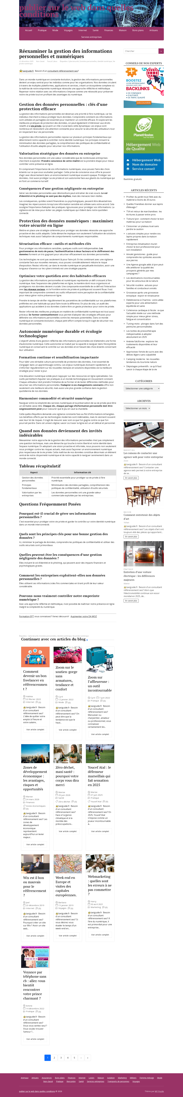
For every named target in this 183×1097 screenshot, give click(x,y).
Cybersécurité (73, 61)
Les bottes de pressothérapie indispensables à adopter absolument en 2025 (141, 333)
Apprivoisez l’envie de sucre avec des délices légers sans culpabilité (144, 353)
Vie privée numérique (80, 636)
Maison (122, 30)
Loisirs (91, 1077)
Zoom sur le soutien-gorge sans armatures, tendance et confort (66, 678)
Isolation (111, 1077)
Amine (29, 1006)
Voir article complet (35, 729)
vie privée (36, 125)
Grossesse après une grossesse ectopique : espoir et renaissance (142, 294)
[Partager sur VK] (28, 631)
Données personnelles (88, 61)
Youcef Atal (96, 802)
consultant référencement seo (62, 70)
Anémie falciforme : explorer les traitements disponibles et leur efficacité (142, 344)
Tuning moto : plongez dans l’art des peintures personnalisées (144, 325)
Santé (95, 30)
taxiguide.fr (28, 70)
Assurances (47, 1077)
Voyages (68, 30)
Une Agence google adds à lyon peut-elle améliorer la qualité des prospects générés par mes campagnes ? (145, 269)
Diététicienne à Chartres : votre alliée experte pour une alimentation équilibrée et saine (144, 302)
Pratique (42, 30)
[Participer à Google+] (42, 631)
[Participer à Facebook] (22, 631)
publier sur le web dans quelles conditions (76, 10)
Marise (29, 797)
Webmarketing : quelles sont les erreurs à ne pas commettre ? (100, 885)
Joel (27, 902)
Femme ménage (147, 1077)
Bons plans (138, 30)
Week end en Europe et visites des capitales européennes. (66, 886)
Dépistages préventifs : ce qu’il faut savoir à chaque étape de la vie (143, 368)
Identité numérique (105, 61)
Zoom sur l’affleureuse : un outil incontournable (100, 684)
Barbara (62, 902)
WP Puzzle (159, 1091)
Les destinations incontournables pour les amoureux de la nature (143, 279)
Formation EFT (26, 616)
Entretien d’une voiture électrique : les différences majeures (139, 575)
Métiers (133, 1077)
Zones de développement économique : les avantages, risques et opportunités (35, 778)
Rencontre (71, 1081)
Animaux (24, 1077)
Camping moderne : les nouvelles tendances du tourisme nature (142, 361)
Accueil (28, 30)
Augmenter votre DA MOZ (84, 616)
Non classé (40, 61)
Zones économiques (36, 806)
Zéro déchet (64, 802)
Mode (55, 30)
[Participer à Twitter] (48, 631)
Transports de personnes (118, 1081)
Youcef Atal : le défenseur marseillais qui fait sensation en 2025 (99, 776)
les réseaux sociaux (34, 289)
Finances (108, 30)
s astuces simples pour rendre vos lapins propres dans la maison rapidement (143, 236)
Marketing (96, 907)
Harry (93, 901)
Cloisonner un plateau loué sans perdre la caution (142, 228)
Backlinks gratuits (133, 179)
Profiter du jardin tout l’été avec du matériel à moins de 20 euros (143, 198)
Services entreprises (91, 37)
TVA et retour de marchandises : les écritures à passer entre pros (144, 213)
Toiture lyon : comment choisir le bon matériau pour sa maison (145, 220)
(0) (39, 702)
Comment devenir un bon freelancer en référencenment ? (35, 680)
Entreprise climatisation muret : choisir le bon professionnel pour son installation (143, 246)
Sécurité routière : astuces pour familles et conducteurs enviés (142, 287)
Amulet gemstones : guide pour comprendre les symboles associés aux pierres (143, 257)
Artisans (154, 30)
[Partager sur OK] (35, 631)
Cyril (60, 697)
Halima (29, 696)
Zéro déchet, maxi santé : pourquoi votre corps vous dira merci (67, 776)
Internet (83, 30)
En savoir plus (131, 478)
